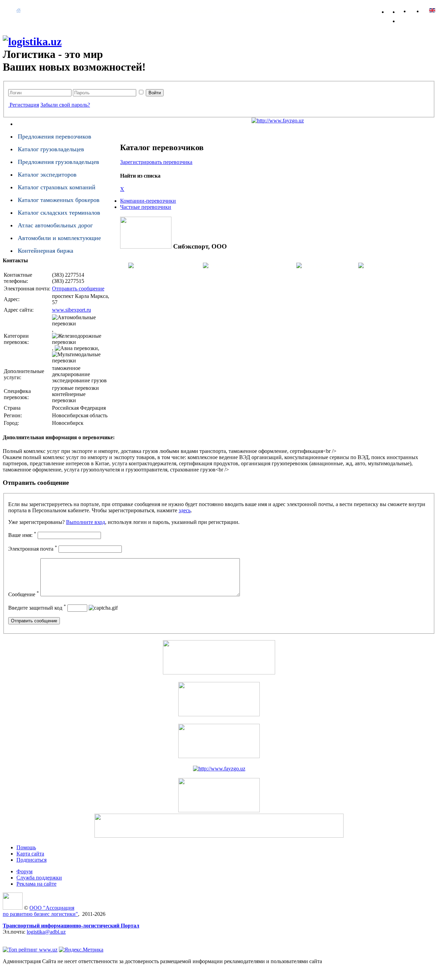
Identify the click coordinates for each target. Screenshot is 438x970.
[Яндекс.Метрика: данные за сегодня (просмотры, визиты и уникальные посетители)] (81, 950)
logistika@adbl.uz (46, 932)
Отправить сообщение (78, 288)
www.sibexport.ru (71, 310)
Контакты (375, 10)
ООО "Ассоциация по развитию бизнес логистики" (40, 911)
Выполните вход (85, 522)
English (419, 10)
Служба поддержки (39, 878)
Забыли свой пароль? (65, 105)
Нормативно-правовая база (115, 10)
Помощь (279, 10)
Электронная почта (32, 549)
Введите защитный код (37, 608)
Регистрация (24, 105)
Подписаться (31, 860)
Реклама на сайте (338, 10)
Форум (303, 10)
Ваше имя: (22, 535)
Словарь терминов (241, 10)
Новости (67, 10)
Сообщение (23, 594)
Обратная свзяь (396, 10)
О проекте (39, 10)
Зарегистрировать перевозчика (156, 162)
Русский (432, 10)
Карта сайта (407, 10)
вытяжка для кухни (25, 938)
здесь (185, 510)
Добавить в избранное (407, 19)
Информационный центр (183, 10)
